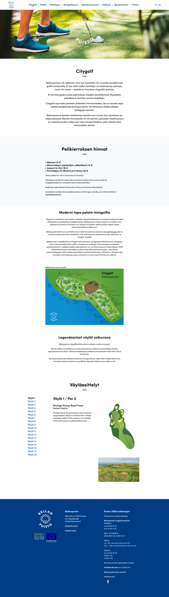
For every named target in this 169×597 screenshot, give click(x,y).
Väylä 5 (32, 411)
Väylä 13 (32, 437)
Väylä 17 (32, 451)
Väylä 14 (32, 441)
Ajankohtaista (121, 4)
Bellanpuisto (11, 4)
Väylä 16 (32, 447)
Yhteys (135, 4)
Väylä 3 (32, 404)
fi (156, 5)
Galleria (106, 4)
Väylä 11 (32, 431)
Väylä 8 (32, 421)
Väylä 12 (32, 434)
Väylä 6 (32, 414)
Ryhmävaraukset (90, 4)
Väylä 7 (31, 417)
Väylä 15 (32, 444)
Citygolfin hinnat (71, 526)
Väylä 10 (32, 427)
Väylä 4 (32, 407)
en (159, 5)
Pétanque (55, 4)
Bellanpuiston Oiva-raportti (115, 572)
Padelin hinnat (70, 530)
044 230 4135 (74, 518)
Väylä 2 (32, 401)
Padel (43, 4)
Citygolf (33, 4)
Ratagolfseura (70, 4)
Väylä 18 (32, 454)
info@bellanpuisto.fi (53, 194)
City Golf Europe (109, 231)
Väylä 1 (31, 397)
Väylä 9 (32, 424)
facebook (108, 582)
